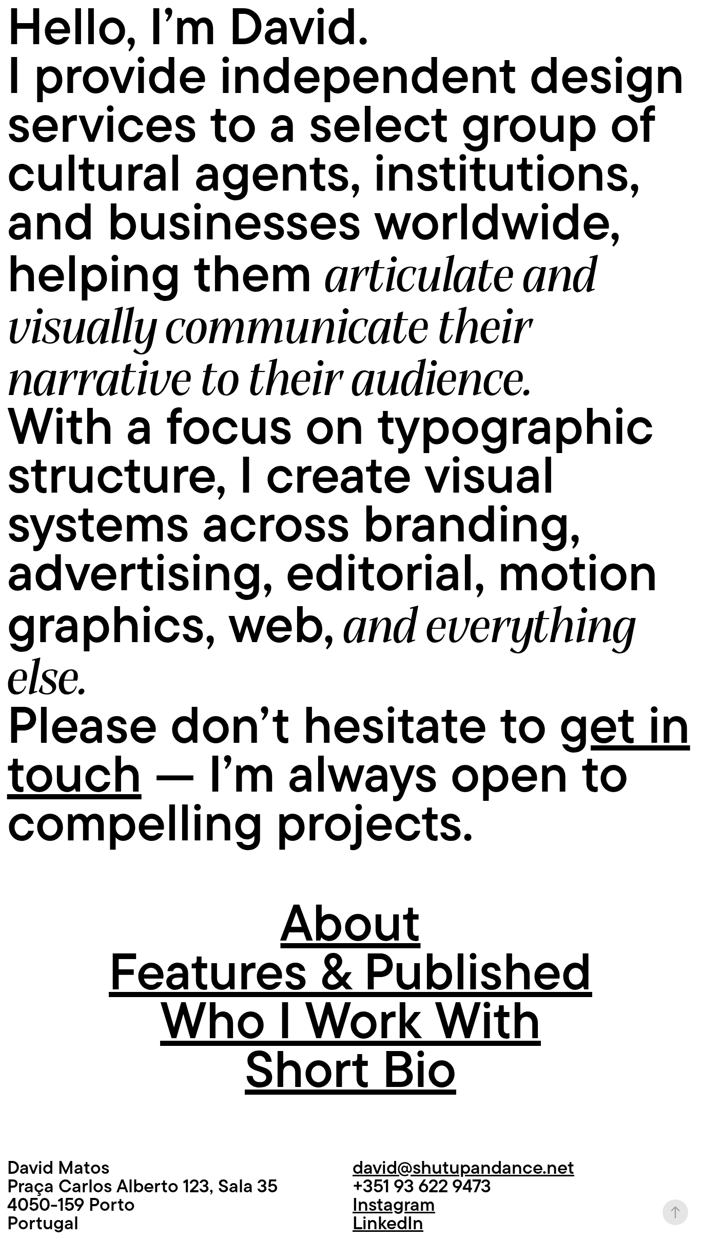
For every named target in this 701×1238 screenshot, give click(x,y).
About (350, 923)
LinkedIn (388, 1223)
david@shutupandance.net (463, 1167)
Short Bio (350, 1070)
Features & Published (350, 972)
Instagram (394, 1204)
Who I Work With (350, 1021)
